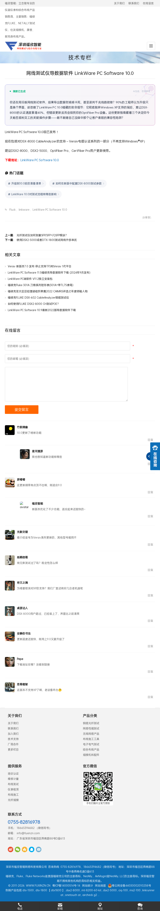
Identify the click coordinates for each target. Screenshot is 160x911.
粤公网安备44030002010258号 (131, 885)
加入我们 (13, 734)
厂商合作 (13, 744)
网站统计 (87, 885)
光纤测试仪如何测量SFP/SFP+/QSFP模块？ (42, 235)
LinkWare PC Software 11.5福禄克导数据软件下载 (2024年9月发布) (49, 272)
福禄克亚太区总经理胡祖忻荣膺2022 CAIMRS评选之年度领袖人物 (48, 291)
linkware (24, 209)
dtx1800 (56, 890)
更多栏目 (13, 749)
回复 (150, 440)
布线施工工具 (91, 739)
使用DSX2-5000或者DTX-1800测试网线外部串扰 (47, 240)
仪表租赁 (13, 789)
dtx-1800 (41, 890)
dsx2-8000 (73, 890)
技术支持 (13, 739)
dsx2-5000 (110, 890)
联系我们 (133, 3)
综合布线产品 (91, 749)
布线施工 (13, 794)
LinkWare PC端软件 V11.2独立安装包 (30, 279)
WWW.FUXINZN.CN (38, 885)
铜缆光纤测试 (91, 723)
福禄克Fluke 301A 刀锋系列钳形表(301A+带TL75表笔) (40, 285)
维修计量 (13, 779)
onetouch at (73, 895)
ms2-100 (135, 890)
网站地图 (100, 885)
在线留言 (148, 3)
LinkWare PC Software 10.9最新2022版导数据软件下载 (42, 310)
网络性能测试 (91, 728)
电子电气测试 (91, 744)
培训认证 (13, 773)
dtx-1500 (28, 890)
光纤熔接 (13, 800)
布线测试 (13, 784)
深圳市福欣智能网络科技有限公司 (26, 867)
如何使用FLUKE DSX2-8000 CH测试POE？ (34, 304)
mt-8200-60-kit (91, 890)
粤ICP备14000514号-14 (66, 885)
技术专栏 (80, 57)
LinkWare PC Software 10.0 (39, 160)
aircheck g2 (89, 895)
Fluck (12, 209)
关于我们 (119, 3)
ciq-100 (123, 890)
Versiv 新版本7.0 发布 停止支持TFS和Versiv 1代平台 (39, 266)
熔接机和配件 (91, 755)
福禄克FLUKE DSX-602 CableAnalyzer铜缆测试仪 (38, 297)
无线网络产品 (91, 734)
